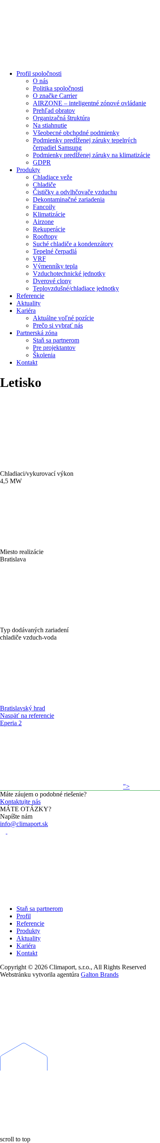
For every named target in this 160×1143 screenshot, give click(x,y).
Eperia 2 (11, 722)
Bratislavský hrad (22, 708)
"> (126, 786)
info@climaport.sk (24, 823)
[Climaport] (61, 59)
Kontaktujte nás (20, 801)
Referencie (30, 923)
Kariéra (26, 945)
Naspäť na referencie (27, 715)
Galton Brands (100, 974)
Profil (23, 916)
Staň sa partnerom (39, 908)
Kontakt (26, 953)
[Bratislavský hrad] (61, 700)
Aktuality (28, 938)
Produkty (28, 930)
